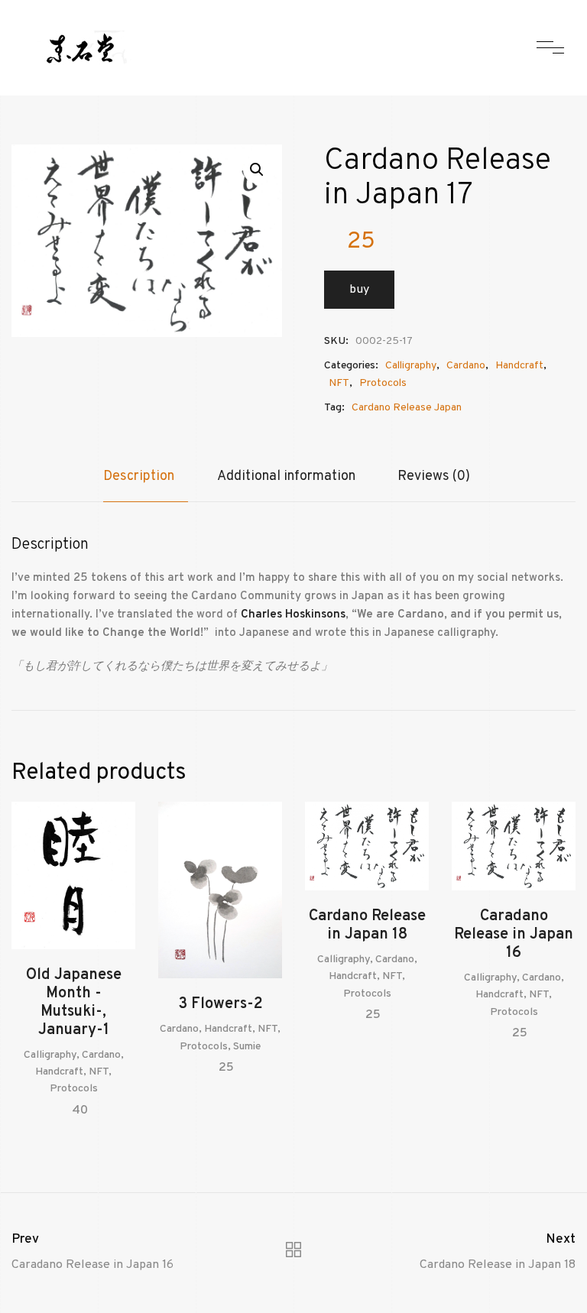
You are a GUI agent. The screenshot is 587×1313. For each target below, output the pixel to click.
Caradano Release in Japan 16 (513, 934)
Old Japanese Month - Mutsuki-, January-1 (74, 1002)
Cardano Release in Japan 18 (367, 925)
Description (138, 476)
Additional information (286, 476)
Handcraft (519, 365)
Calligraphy (410, 365)
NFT (339, 383)
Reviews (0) (433, 476)
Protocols (383, 383)
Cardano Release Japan (407, 407)
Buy (359, 289)
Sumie (247, 1046)
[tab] (145, 484)
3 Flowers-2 (220, 1004)
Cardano (465, 365)
